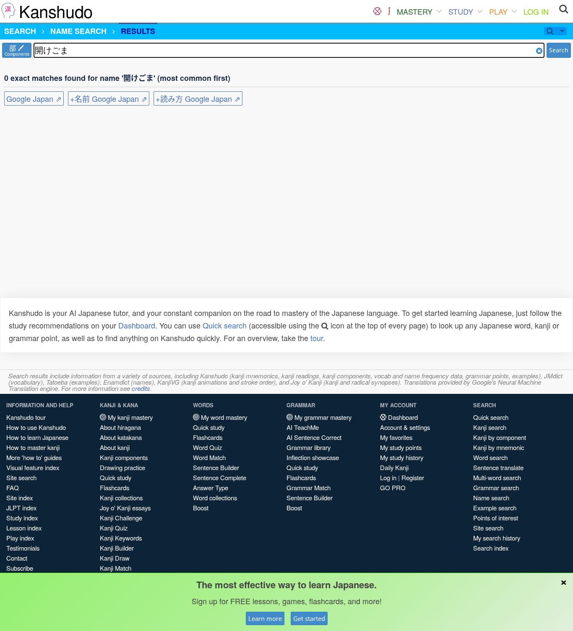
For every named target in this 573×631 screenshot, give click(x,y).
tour (316, 337)
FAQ (12, 487)
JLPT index (21, 507)
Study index (22, 517)
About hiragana (120, 427)
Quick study (115, 477)
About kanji (115, 447)
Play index (20, 537)
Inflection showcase (312, 457)
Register (412, 477)
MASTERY (414, 11)
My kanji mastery (129, 417)
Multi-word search (497, 477)
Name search (491, 497)
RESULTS (138, 31)
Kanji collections (121, 497)
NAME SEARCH (78, 31)
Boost (200, 507)
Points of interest (495, 517)
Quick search (225, 325)
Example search (494, 507)
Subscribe (19, 568)
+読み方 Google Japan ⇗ (198, 98)
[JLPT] (389, 11)
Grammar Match (308, 487)
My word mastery (223, 417)
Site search (21, 477)
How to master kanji (33, 447)
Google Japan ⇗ (34, 98)
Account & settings (405, 427)
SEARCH (20, 31)
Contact (16, 557)
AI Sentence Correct (313, 437)
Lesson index (24, 527)
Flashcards (114, 487)
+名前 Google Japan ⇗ (108, 98)
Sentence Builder (216, 467)
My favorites (396, 437)
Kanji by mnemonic (498, 447)
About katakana (121, 437)
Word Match (209, 457)
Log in (388, 477)
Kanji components (124, 457)
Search (558, 50)
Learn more (265, 618)
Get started (309, 618)
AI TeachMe (302, 427)
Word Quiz (207, 447)
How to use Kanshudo (36, 427)
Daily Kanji (394, 467)
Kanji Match (115, 568)
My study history (401, 457)
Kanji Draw (115, 557)
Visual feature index (32, 467)
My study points (401, 447)
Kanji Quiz (114, 527)
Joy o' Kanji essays (125, 507)
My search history (496, 537)
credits (141, 388)
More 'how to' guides (34, 457)
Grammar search (496, 487)
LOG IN (536, 11)
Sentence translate (498, 467)
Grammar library (308, 447)
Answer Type (210, 487)
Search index (490, 547)
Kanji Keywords (121, 537)
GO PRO (393, 487)
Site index (19, 497)
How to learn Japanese (37, 437)
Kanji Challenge (121, 517)
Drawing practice (122, 467)
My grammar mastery (322, 417)
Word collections (215, 497)
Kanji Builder (117, 547)
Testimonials (22, 547)
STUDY (460, 11)
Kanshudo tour (26, 417)
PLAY (498, 11)
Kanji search (489, 427)
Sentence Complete (219, 477)
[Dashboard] (377, 11)
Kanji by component (499, 437)
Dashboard (136, 325)
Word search (490, 457)
